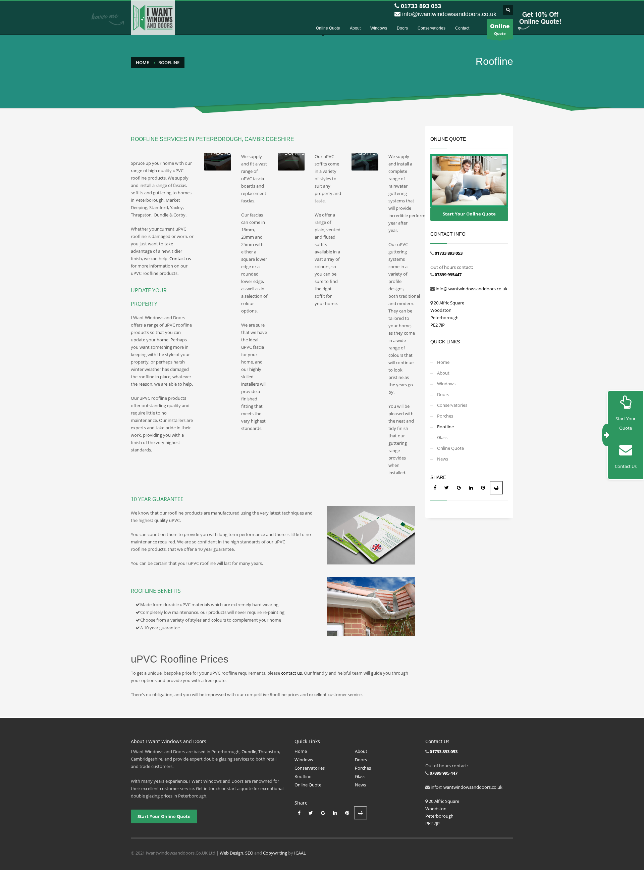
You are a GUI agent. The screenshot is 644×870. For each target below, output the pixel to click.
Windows (446, 384)
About (443, 373)
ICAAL (300, 853)
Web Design (231, 853)
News (442, 459)
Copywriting (275, 853)
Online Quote (450, 448)
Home (142, 62)
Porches (445, 416)
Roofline (445, 427)
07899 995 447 (444, 773)
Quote (500, 29)
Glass (442, 437)
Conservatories (452, 405)
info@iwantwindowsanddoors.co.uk (449, 14)
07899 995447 (448, 275)
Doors (443, 394)
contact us (291, 673)
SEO (249, 853)
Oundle (248, 751)
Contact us (180, 258)
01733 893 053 (421, 6)
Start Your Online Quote (469, 214)
